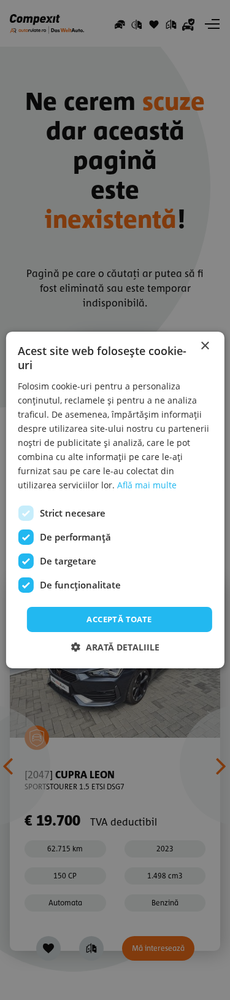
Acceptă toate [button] (118, 618)
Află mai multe (147, 485)
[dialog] (115, 500)
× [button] (204, 346)
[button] (115, 647)
